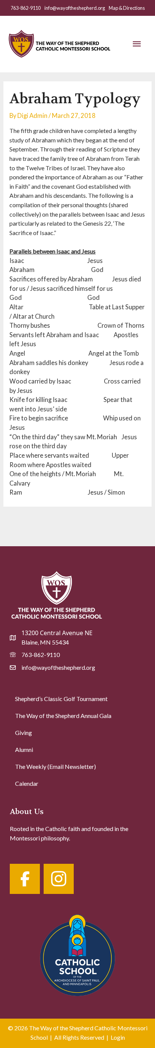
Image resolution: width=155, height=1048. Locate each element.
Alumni (24, 749)
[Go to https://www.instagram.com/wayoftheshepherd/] (59, 879)
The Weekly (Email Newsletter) (55, 766)
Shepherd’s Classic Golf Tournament (61, 698)
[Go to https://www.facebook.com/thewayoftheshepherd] (25, 879)
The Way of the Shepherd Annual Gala (63, 715)
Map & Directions (127, 8)
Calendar (26, 783)
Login (118, 1037)
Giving (23, 732)
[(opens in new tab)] (77, 953)
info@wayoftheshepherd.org (74, 8)
